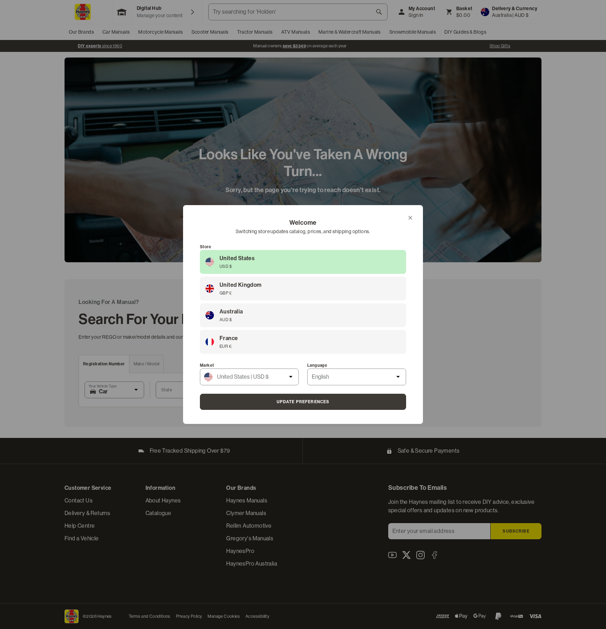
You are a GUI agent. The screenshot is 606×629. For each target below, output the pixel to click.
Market (207, 365)
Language (317, 365)
